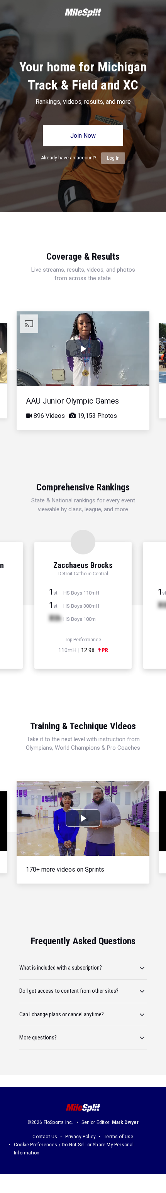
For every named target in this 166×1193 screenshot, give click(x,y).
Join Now (83, 135)
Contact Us (44, 1136)
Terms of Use (118, 1136)
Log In (113, 158)
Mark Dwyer (125, 1122)
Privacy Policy (80, 1136)
